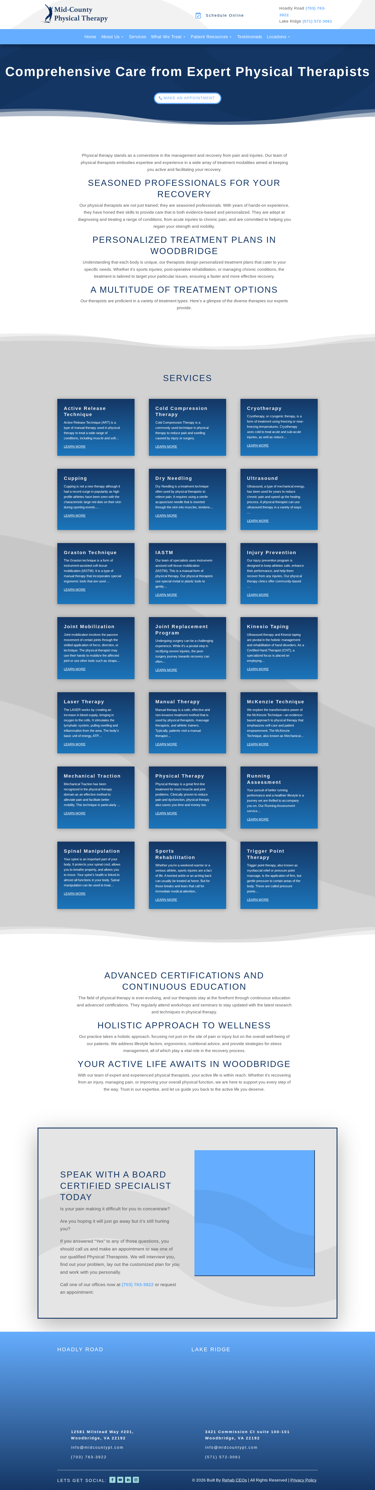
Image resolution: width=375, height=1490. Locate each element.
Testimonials (249, 37)
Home (90, 37)
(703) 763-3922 (138, 1284)
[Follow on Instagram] (136, 1480)
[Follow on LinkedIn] (128, 1480)
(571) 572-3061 (317, 21)
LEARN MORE (75, 446)
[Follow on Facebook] (112, 1480)
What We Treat (166, 37)
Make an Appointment (189, 98)
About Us (110, 37)
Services (137, 37)
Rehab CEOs (234, 1480)
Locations (276, 37)
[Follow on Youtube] (120, 1480)
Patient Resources (209, 37)
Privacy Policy (303, 1480)
